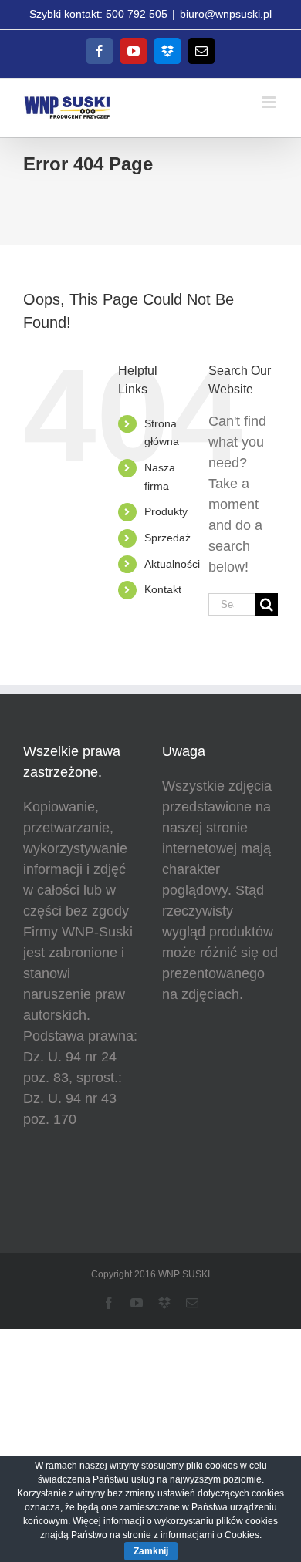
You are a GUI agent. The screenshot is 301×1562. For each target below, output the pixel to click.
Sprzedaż (167, 537)
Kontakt (162, 589)
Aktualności (172, 564)
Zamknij (151, 1551)
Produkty (166, 511)
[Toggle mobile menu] (270, 102)
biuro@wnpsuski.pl (226, 14)
